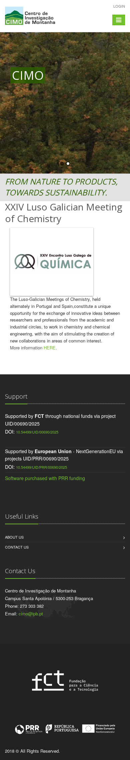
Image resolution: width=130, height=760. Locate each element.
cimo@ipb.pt (31, 613)
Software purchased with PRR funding (45, 478)
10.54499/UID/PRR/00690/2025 (41, 467)
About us (14, 537)
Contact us (17, 547)
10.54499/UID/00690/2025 (37, 432)
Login (119, 6)
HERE (50, 347)
